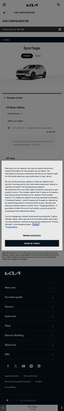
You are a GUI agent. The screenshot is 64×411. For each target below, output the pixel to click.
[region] (32, 205)
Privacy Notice (11, 227)
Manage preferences (32, 235)
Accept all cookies (32, 243)
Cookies (36, 224)
